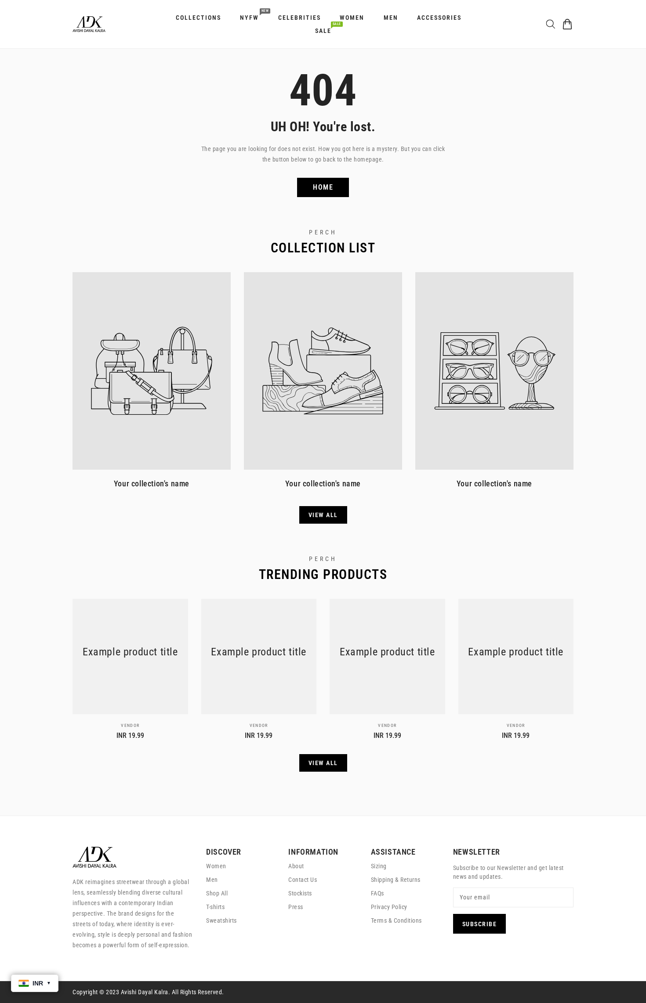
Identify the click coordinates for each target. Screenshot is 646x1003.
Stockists (300, 893)
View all (323, 514)
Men (212, 879)
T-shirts (215, 906)
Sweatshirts (221, 920)
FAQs (377, 893)
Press (295, 906)
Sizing (379, 866)
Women (216, 866)
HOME (323, 187)
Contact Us (302, 879)
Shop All (217, 893)
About (296, 866)
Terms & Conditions (396, 920)
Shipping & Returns (396, 879)
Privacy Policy (389, 906)
